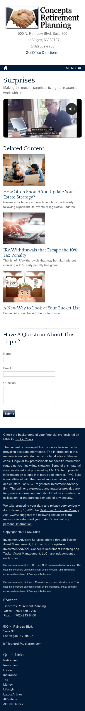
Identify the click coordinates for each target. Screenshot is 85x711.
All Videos (10, 699)
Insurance (10, 675)
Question (9, 382)
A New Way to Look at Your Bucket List (41, 308)
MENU (71, 68)
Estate (7, 670)
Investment (11, 665)
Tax (5, 679)
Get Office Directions (42, 52)
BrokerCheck (24, 439)
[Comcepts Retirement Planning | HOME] (42, 29)
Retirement (11, 660)
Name (7, 353)
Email (7, 368)
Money (8, 684)
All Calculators (13, 704)
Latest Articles (12, 694)
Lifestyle (9, 689)
